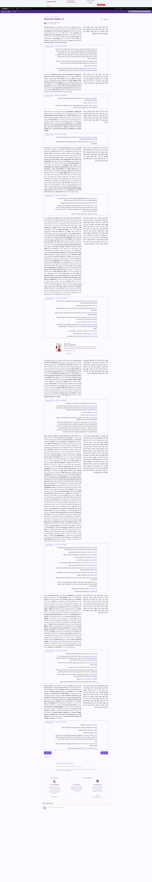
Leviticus (69, 281)
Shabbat (75, 80)
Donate (143, 8)
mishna (48, 360)
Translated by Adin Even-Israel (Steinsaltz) (53, 22)
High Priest (70, 111)
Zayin (61, 172)
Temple (46, 78)
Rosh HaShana (59, 707)
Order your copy (69, 353)
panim (79, 188)
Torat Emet (71, 766)
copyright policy (68, 770)
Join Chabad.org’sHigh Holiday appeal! (71, 1)
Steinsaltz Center (53, 23)
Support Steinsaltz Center (97, 797)
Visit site (97, 795)
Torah (56, 220)
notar (50, 609)
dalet (65, 172)
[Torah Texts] (5, 12)
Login (118, 8)
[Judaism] (5, 8)
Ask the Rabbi (128, 8)
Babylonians (60, 535)
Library (14, 11)
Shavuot (74, 27)
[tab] (49, 46)
